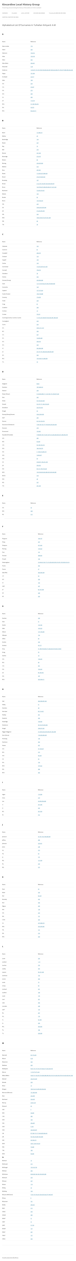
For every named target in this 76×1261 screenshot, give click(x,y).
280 (46, 472)
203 (40, 173)
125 (41, 421)
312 (58, 649)
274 (54, 649)
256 (32, 1123)
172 (51, 394)
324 (42, 290)
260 (38, 253)
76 (40, 184)
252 (38, 104)
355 (41, 211)
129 (35, 1103)
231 (45, 462)
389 (44, 173)
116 (38, 266)
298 (42, 348)
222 (38, 407)
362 (50, 318)
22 (38, 184)
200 (45, 70)
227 (42, 187)
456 (39, 1003)
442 (44, 177)
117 (38, 1133)
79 (37, 314)
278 (50, 283)
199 (43, 70)
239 (39, 618)
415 (40, 156)
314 (41, 132)
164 (39, 583)
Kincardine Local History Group (21, 4)
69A (40, 394)
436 (56, 424)
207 (49, 435)
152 (39, 975)
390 (67, 70)
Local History (25, 13)
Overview (5, 13)
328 (32, 511)
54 (32, 70)
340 (49, 184)
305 (50, 352)
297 (38, 170)
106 (39, 538)
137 (40, 290)
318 (38, 475)
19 (37, 311)
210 (39, 314)
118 (39, 735)
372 (40, 266)
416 (42, 387)
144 (38, 139)
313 (32, 514)
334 (47, 184)
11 (37, 318)
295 (43, 207)
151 (34, 1075)
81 (37, 249)
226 (46, 469)
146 (39, 738)
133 (39, 625)
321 (38, 153)
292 (56, 649)
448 (50, 218)
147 (39, 404)
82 (38, 589)
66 (31, 111)
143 (37, 1143)
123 (38, 256)
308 (44, 358)
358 (46, 358)
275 (32, 90)
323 (41, 628)
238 (44, 187)
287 (34, 1123)
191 (32, 73)
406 (54, 283)
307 (50, 70)
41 (38, 621)
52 (38, 1020)
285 (38, 438)
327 (42, 173)
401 (39, 666)
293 (39, 190)
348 (62, 435)
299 (38, 1089)
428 (39, 593)
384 (52, 283)
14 (31, 70)
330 (40, 1089)
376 (61, 70)
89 (40, 435)
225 (39, 211)
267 (33, 87)
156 (38, 270)
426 (44, 401)
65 (31, 1055)
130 (40, 424)
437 (38, 143)
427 (38, 335)
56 (38, 725)
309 (52, 70)
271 (36, 1072)
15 (39, 962)
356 (65, 435)
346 (45, 207)
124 (38, 187)
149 (38, 263)
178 (40, 294)
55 (38, 652)
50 (41, 732)
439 (51, 184)
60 (37, 469)
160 (49, 394)
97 (34, 70)
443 (32, 60)
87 (31, 1133)
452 (60, 649)
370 (62, 562)
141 (39, 552)
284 (43, 632)
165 (41, 445)
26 (40, 732)
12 (37, 283)
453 (39, 566)
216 (38, 177)
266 (40, 280)
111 (45, 394)
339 (51, 472)
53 (37, 404)
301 (39, 715)
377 (63, 70)
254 (46, 187)
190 (47, 424)
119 (36, 70)
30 (32, 1194)
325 (49, 472)
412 (34, 53)
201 (47, 435)
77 (37, 435)
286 (40, 348)
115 (35, 1133)
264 (47, 283)
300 (42, 163)
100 (33, 1140)
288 (45, 1075)
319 (57, 562)
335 (39, 892)
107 (38, 180)
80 (37, 384)
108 (41, 218)
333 (40, 153)
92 (32, 1103)
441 (34, 63)
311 (51, 187)
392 (32, 1171)
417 (33, 77)
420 (46, 173)
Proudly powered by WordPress (10, 1257)
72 (37, 190)
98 (38, 455)
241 (39, 804)
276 (38, 149)
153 (39, 401)
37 (37, 211)
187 (38, 387)
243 (38, 204)
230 (41, 735)
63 (37, 441)
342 (45, 1194)
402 (39, 742)
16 (37, 338)
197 (39, 766)
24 (38, 801)
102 (38, 246)
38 (38, 708)
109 (42, 435)
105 (39, 628)
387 (43, 701)
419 (63, 1075)
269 (32, 94)
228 (49, 649)
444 (38, 321)
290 (41, 801)
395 (43, 414)
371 (59, 70)
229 (52, 649)
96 (34, 1174)
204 (49, 424)
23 (31, 77)
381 (52, 318)
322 (54, 70)
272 (38, 156)
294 (32, 63)
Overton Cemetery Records (10, 17)
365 (39, 338)
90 (32, 1174)
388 (42, 294)
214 (34, 100)
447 (52, 1194)
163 (36, 1075)
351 (60, 562)
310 (45, 452)
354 (44, 725)
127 (38, 290)
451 (40, 170)
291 (41, 728)
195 (46, 404)
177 (45, 424)
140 (33, 1137)
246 (46, 352)
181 (41, 836)
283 (34, 1092)
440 (46, 701)
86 (32, 1075)
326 (32, 49)
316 (41, 190)
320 (38, 345)
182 (43, 283)
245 (40, 163)
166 (36, 1174)
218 (44, 469)
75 (31, 1147)
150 (40, 201)
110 (45, 435)
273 (42, 725)
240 (40, 1133)
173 (33, 1055)
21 (37, 184)
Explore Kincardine (39, 13)
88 (38, 435)
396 (38, 331)
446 (39, 902)
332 (55, 187)
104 (38, 194)
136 (39, 659)
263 (42, 177)
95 (38, 218)
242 (32, 1096)
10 (37, 146)
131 (39, 857)
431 (42, 407)
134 (32, 53)
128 (35, 1143)
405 (41, 555)
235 (51, 424)
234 (32, 83)
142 (38, 1069)
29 (37, 136)
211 (41, 328)
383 (55, 318)
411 (35, 111)
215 (41, 452)
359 (39, 937)
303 (58, 435)
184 (44, 404)
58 (38, 424)
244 (41, 659)
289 (47, 1075)
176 (32, 46)
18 (38, 655)
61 (38, 328)
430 (67, 1075)
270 (42, 448)
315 (39, 752)
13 (37, 132)
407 (32, 1232)
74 (40, 725)
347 (41, 896)
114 (41, 711)
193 (39, 762)
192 (39, 669)
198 (41, 70)
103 (32, 56)
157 (32, 1235)
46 (38, 207)
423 (41, 401)
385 (55, 472)
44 (38, 645)
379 (61, 1075)
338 (43, 572)
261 (38, 486)
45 (37, 462)
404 (34, 73)
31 (31, 104)
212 (51, 435)
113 (32, 100)
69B (42, 394)
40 (37, 328)
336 (43, 1089)
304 (38, 355)
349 (46, 735)
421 (44, 190)
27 (38, 569)
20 (37, 352)
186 (38, 448)
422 (41, 766)
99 (38, 759)
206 (41, 794)
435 (46, 266)
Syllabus (14, 13)
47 (38, 749)
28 (37, 479)
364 (38, 341)
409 (32, 1065)
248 (48, 352)
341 (39, 989)
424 (38, 1072)
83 (38, 711)
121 (39, 469)
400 (32, 97)
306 (41, 572)
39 (37, 207)
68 (37, 221)
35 (32, 1058)
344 (38, 214)
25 (31, 87)
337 (38, 482)
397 (42, 266)
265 (38, 418)
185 (41, 672)
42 (38, 414)
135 (38, 70)
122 (39, 1009)
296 (41, 1033)
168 (40, 358)
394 (41, 414)
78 (37, 218)
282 (39, 572)
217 (47, 649)
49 (40, 562)
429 (65, 1075)
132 (42, 424)
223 (33, 111)
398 (55, 732)
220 (38, 280)
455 (39, 969)
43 (31, 107)
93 (37, 411)
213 (48, 562)
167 (43, 218)
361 (47, 218)
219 (40, 177)
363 (32, 1239)
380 (65, 70)
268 (42, 280)
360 (47, 725)
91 (40, 462)
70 (32, 1072)
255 (40, 297)
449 (72, 70)
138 (33, 104)
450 (39, 718)
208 (44, 352)
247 (41, 455)
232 (44, 732)
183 (41, 1020)
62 (37, 197)
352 (38, 277)
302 (49, 187)
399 (64, 562)
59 (31, 1137)
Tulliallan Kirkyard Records (57, 13)
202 (47, 70)
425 (57, 318)
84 (37, 160)
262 (38, 348)
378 (38, 428)
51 (38, 704)
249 (41, 926)
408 (41, 338)
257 (45, 218)
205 (43, 1174)
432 (70, 70)
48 (38, 462)
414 (40, 270)
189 (39, 992)
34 (32, 66)
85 (38, 672)
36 (37, 414)
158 (38, 294)
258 (39, 728)
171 (41, 404)
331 (60, 435)
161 (39, 318)
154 (38, 431)
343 (59, 1075)
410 (38, 166)
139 (41, 283)
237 (39, 923)
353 (40, 1137)
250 (38, 465)
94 (38, 576)
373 (33, 107)
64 (37, 458)
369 (56, 70)
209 (39, 906)
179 (39, 1016)
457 (53, 184)
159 (38, 358)
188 (39, 132)
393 (44, 211)
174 (38, 297)
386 (39, 769)
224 (39, 913)
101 (41, 972)
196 (35, 104)
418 (34, 56)
